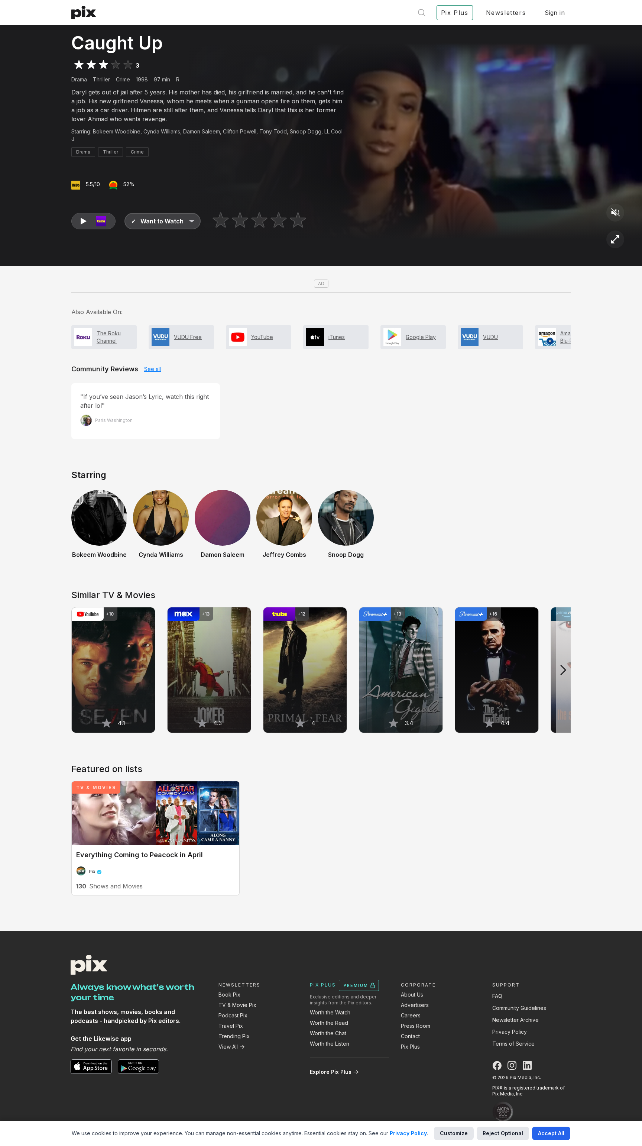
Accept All (551, 1133)
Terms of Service (513, 1043)
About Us (412, 994)
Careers (411, 1015)
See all (152, 369)
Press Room (415, 1026)
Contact (410, 1036)
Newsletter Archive (515, 1020)
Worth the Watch (330, 1012)
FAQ (497, 996)
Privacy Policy (509, 1032)
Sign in (555, 12)
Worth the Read (329, 1023)
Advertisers (415, 1005)
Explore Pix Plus (330, 1072)
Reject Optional (503, 1133)
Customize (454, 1133)
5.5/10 (93, 184)
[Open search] (422, 13)
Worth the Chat (328, 1033)
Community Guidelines (519, 1008)
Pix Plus (410, 1046)
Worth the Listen (329, 1043)
